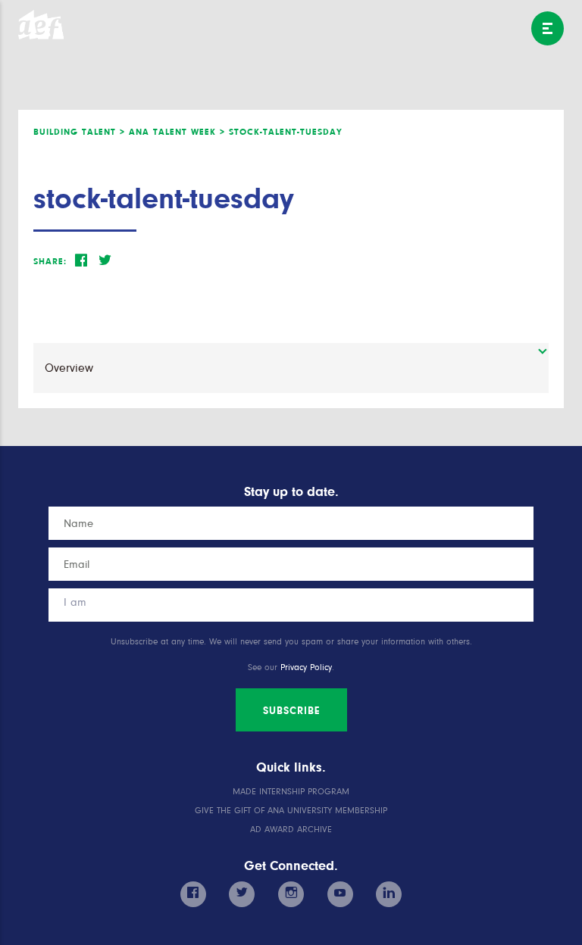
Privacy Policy (306, 667)
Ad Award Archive (291, 829)
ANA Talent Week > (177, 131)
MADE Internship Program (291, 792)
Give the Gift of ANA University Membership (291, 811)
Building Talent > (79, 131)
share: (50, 261)
